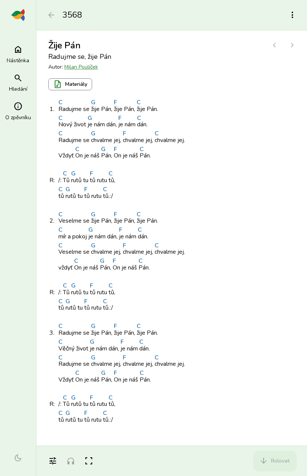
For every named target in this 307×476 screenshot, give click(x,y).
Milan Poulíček (81, 66)
